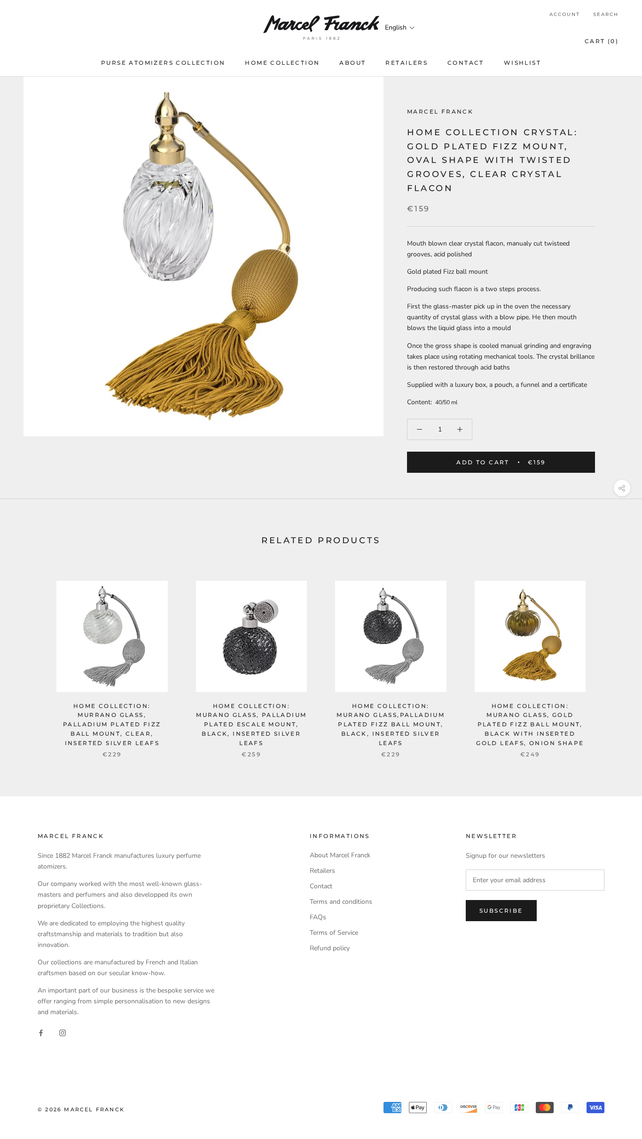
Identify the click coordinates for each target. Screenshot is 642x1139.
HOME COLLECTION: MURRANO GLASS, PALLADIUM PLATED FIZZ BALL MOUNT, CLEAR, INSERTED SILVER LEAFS (112, 724)
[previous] (29, 659)
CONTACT (465, 62)
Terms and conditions (341, 901)
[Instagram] (62, 1032)
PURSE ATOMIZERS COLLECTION (163, 62)
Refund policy (330, 948)
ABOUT (352, 62)
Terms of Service (334, 932)
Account (564, 14)
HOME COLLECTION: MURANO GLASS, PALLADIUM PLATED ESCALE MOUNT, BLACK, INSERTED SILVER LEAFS (251, 724)
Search (606, 14)
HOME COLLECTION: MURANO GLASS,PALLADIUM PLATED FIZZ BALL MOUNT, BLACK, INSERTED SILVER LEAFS (391, 724)
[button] (400, 27)
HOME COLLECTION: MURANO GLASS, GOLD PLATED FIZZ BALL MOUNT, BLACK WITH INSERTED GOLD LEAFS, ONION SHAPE (530, 724)
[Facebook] (41, 1032)
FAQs (318, 917)
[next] (612, 659)
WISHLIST (522, 62)
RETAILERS (406, 62)
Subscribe (501, 910)
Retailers (322, 870)
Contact (321, 886)
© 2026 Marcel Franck (81, 1109)
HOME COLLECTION (282, 62)
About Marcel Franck (340, 855)
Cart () (602, 41)
